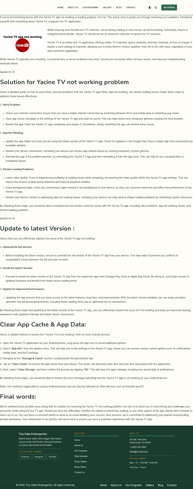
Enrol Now (169, 7)
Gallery (107, 7)
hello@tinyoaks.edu (139, 451)
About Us (73, 7)
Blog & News (80, 467)
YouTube (52, 457)
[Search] (156, 7)
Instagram (39, 457)
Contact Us (79, 472)
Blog (119, 7)
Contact (131, 7)
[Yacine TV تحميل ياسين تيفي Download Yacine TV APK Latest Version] (28, 7)
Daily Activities (81, 456)
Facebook (25, 457)
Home (60, 7)
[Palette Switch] (150, 7)
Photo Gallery (80, 461)
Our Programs (90, 7)
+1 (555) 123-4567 (138, 447)
